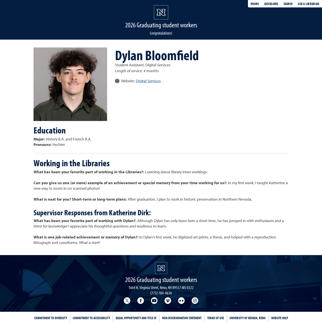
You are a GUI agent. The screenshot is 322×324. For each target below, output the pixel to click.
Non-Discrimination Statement (182, 318)
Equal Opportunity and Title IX (136, 318)
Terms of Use (215, 318)
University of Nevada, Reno (247, 318)
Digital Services (148, 81)
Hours (255, 4)
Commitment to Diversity (50, 318)
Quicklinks (271, 4)
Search (287, 4)
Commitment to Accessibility (91, 318)
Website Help (279, 318)
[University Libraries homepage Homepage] (161, 268)
